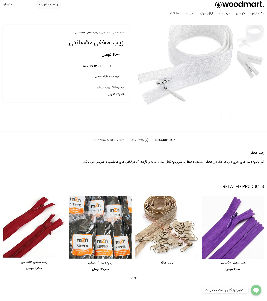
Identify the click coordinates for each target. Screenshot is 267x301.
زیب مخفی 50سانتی (233, 262)
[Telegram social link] (85, 94)
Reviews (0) (139, 140)
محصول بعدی (12, 33)
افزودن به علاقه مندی (107, 76)
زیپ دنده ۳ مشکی (100, 262)
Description (165, 140)
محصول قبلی (20, 33)
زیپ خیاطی (107, 33)
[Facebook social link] (103, 94)
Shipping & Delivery (107, 140)
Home (120, 33)
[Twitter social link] (99, 94)
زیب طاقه (166, 262)
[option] (250, 36)
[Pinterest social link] (94, 94)
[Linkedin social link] (90, 94)
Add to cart (92, 66)
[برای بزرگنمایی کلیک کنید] (226, 116)
